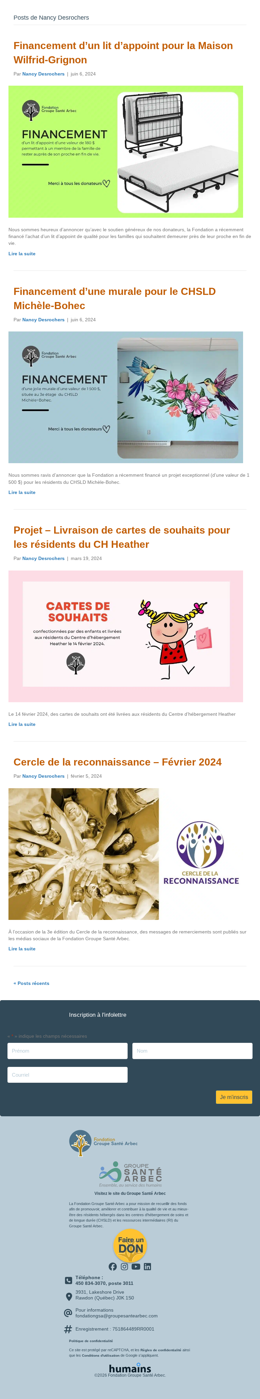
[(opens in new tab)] (130, 1174)
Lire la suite (22, 253)
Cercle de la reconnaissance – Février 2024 (118, 762)
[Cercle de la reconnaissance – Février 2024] (125, 853)
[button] (113, 1267)
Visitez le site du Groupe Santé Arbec (130, 1193)
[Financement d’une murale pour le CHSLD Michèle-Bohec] (125, 397)
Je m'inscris (234, 1097)
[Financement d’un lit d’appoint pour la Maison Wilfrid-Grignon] (125, 151)
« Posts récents (31, 983)
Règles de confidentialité (160, 1350)
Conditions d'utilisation (101, 1355)
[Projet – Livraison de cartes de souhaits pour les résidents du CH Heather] (125, 636)
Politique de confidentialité (91, 1341)
